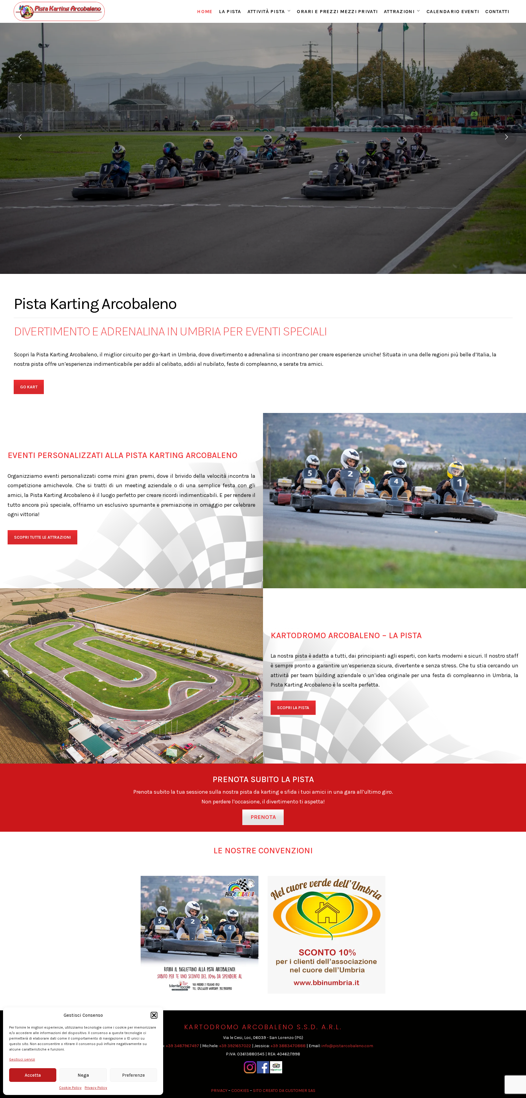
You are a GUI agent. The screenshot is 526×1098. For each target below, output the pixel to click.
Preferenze (133, 1075)
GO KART (28, 387)
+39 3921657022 (235, 1045)
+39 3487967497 (182, 1045)
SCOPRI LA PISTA (293, 707)
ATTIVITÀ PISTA (266, 11)
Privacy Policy (96, 1088)
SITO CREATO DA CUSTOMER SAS (284, 1090)
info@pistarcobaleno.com (347, 1045)
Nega (83, 1075)
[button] (154, 1015)
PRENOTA (263, 817)
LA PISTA (230, 11)
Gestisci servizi (22, 1059)
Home (204, 11)
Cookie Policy (70, 1088)
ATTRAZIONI (399, 11)
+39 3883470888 (288, 1045)
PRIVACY (219, 1090)
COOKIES (240, 1090)
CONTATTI (497, 11)
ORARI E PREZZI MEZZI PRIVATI (337, 11)
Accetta (33, 1075)
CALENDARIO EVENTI (452, 11)
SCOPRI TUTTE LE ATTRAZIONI (42, 537)
